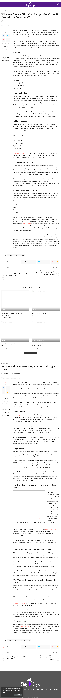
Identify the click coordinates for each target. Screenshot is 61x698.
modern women (24, 626)
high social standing (19, 603)
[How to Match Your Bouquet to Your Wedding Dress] (6, 52)
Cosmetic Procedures (16, 255)
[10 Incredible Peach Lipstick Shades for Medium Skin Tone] (46, 331)
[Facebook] (3, 35)
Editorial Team (7, 373)
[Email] (8, 40)
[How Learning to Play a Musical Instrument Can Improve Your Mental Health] (6, 404)
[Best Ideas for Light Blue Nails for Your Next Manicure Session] (15, 331)
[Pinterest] (3, 40)
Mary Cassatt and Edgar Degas (19, 640)
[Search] (58, 4)
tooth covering (27, 223)
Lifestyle (36, 340)
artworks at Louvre (50, 529)
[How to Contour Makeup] (46, 300)
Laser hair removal (18, 153)
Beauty (3, 11)
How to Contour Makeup (39, 313)
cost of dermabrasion (32, 179)
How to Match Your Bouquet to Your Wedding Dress (6, 59)
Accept (18, 694)
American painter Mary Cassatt (22, 415)
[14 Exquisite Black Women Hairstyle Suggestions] (15, 300)
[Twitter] (8, 35)
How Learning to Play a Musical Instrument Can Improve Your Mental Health (5, 412)
